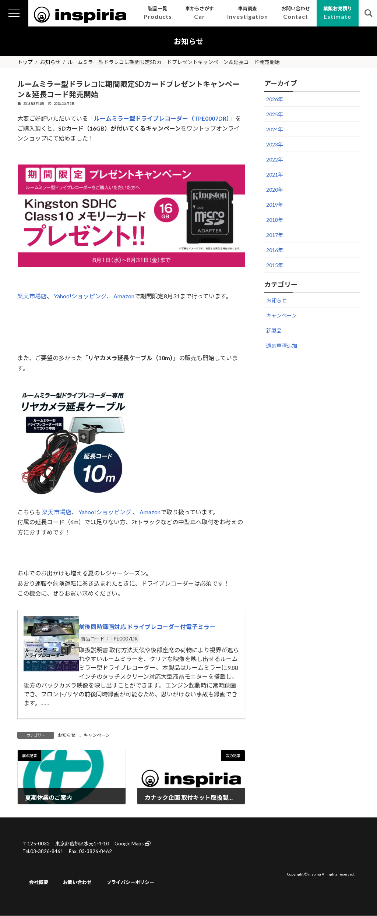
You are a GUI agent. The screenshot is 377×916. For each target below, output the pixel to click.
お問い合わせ (77, 882)
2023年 (274, 144)
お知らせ (66, 735)
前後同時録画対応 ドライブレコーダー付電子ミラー (147, 626)
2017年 (274, 235)
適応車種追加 (281, 345)
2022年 (274, 159)
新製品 (274, 330)
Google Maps (129, 843)
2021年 (274, 174)
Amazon (123, 295)
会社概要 (38, 882)
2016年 (274, 250)
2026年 (274, 99)
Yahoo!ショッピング (80, 295)
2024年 (274, 129)
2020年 (274, 190)
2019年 (274, 205)
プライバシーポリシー (130, 882)
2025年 (274, 114)
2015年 (274, 265)
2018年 (274, 220)
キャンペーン (97, 735)
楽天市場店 (32, 295)
